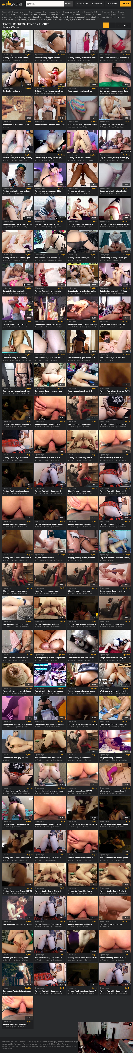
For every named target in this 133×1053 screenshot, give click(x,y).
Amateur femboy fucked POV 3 (80, 524)
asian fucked (9, 17)
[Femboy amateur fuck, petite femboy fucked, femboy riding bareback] (115, 41)
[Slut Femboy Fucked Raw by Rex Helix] (82, 641)
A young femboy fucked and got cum (50, 658)
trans (98, 12)
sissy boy (17, 14)
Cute (16, 660)
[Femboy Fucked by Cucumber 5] (17, 441)
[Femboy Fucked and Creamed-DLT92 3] (82, 708)
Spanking (87, 360)
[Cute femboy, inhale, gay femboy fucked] (50, 308)
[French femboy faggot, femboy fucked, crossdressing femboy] (50, 41)
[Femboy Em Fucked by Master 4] (82, 874)
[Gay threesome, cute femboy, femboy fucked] (17, 208)
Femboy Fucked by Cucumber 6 (48, 924)
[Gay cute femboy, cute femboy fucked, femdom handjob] (17, 341)
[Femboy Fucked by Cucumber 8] (50, 841)
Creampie (124, 693)
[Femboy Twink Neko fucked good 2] (50, 508)
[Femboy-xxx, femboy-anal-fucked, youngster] (17, 175)
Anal (6, 60)
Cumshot (61, 60)
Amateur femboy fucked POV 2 (15, 524)
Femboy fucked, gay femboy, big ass (114, 224)
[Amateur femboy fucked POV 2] (17, 508)
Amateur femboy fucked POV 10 (48, 824)
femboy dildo (111, 14)
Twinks (7, 127)
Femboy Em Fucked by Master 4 (80, 891)
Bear (22, 460)
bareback (92, 17)
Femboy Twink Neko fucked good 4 (82, 624)
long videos (112, 4)
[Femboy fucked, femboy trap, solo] (82, 241)
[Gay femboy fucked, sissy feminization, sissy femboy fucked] (17, 75)
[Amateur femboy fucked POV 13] (17, 1008)
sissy (16, 12)
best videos (82, 4)
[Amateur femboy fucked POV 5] (50, 408)
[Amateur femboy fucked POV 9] (82, 774)
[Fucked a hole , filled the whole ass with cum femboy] (17, 675)
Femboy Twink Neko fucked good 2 (49, 524)
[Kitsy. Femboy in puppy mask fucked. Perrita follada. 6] (82, 574)
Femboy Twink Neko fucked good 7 (82, 991)
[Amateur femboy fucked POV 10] (50, 808)
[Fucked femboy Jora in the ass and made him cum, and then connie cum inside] (50, 675)
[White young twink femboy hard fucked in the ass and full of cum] (115, 675)
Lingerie (121, 93)
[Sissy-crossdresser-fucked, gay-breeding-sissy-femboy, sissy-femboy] (82, 75)
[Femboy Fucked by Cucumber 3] (115, 475)
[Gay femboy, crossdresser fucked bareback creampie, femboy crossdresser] (17, 108)
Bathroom (111, 294)
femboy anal (67, 14)
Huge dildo (8, 960)
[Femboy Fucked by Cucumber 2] (50, 475)
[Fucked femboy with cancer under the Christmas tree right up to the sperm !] (82, 675)
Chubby (24, 227)
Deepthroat (41, 327)
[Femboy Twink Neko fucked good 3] (17, 408)
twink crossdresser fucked (28, 17)
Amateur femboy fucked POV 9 (80, 791)
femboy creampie (55, 20)
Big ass (84, 160)
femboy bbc (104, 17)
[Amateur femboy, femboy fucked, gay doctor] (50, 108)
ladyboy (7, 14)
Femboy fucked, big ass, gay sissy (49, 791)
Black (81, 193)
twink (80, 12)
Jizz (113, 360)
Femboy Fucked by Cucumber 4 (113, 424)
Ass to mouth (86, 60)
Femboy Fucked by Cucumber (112, 524)
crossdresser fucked (53, 12)
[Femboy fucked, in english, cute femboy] (17, 308)
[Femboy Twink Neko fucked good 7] (82, 974)
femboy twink (58, 17)
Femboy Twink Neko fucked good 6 (114, 824)
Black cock (89, 193)
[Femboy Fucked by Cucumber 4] (115, 408)
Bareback (14, 60)
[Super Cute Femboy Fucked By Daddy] (17, 641)
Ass (77, 60)
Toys (29, 360)
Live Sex (125, 4)
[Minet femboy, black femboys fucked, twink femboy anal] (82, 108)
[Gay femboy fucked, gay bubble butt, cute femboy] (82, 308)
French (26, 393)
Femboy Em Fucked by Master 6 (48, 758)
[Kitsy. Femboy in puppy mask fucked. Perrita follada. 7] (115, 608)
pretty (122, 14)
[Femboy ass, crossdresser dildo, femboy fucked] (50, 175)
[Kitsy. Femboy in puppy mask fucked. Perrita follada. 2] (82, 408)
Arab (119, 227)
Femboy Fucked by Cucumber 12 (113, 991)
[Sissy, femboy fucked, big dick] (82, 375)
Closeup (23, 693)
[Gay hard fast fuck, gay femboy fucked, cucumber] (17, 741)
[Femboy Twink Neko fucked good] (17, 475)
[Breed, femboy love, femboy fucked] (82, 274)
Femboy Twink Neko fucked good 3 (17, 424)
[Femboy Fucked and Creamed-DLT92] (115, 375)
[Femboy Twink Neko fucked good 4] (82, 608)
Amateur (105, 60)
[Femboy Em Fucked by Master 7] (50, 874)
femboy (24, 12)
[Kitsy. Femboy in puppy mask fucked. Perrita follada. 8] (82, 741)
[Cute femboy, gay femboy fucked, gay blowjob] (115, 274)
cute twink (87, 14)
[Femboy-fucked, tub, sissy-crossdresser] (115, 908)
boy (67, 20)
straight (34, 14)
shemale (89, 12)
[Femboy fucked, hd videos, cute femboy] (50, 274)
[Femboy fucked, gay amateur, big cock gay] (17, 808)
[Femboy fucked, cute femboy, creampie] (82, 141)
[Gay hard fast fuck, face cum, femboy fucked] (115, 541)
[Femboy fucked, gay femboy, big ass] (115, 208)
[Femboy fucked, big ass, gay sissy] (50, 774)
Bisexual (111, 793)
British (16, 227)
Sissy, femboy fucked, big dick (80, 391)
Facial (78, 360)
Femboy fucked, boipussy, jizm (112, 358)
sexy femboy (21, 20)
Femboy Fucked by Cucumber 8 (48, 858)
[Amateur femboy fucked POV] (115, 441)
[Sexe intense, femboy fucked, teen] (17, 375)
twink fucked (90, 20)
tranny (122, 12)
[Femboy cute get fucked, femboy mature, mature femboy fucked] (17, 41)
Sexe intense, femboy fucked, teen (16, 391)
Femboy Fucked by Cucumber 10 (48, 958)
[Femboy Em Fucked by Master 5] (50, 608)
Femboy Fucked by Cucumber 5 (15, 458)
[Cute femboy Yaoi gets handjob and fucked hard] (17, 974)
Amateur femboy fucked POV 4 (47, 458)
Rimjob (114, 760)
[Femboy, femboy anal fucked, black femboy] (82, 41)
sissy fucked (70, 12)
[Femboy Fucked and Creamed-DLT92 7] (82, 941)
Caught (121, 160)
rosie (43, 20)
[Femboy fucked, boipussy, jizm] (115, 341)
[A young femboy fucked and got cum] (50, 641)
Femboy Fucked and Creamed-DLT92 (114, 391)
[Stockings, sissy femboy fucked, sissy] (115, 774)
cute (26, 14)
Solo (22, 360)
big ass (107, 12)
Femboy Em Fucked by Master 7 (48, 891)
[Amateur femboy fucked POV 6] (82, 908)
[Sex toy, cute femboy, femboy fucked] (115, 75)
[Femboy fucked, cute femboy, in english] (82, 208)
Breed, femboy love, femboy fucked (82, 291)
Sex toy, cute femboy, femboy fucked (114, 91)
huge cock (81, 17)
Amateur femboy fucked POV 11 (80, 858)
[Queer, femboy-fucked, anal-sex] (115, 574)
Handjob (15, 360)
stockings (46, 17)
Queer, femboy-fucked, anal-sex (112, 591)
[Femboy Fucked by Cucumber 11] (50, 974)
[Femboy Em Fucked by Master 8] (115, 874)
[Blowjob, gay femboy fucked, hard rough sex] (115, 708)
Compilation (41, 60)
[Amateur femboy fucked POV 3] (82, 508)
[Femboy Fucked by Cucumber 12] (115, 974)
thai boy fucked (118, 17)
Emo (52, 160)
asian (77, 14)
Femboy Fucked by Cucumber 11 (48, 991)
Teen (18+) (112, 593)
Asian (71, 294)
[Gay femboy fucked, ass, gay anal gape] (50, 375)
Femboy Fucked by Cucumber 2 (48, 491)
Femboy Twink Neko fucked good (16, 491)
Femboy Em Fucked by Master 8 (113, 891)
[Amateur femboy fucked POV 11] (82, 841)
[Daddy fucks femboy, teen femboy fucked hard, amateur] (115, 175)
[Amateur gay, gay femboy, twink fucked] (17, 941)
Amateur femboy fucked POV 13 (15, 1024)
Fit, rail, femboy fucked (44, 558)
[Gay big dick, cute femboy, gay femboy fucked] (115, 308)
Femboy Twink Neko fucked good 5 (114, 858)
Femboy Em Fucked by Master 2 (80, 458)
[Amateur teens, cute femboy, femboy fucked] (17, 141)
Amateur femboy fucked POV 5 (47, 424)
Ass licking (80, 660)
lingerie (70, 17)
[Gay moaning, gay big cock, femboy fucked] (17, 708)
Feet (57, 727)
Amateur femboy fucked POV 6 (80, 924)
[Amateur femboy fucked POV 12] (115, 941)
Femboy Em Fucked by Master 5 (48, 624)
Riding (18, 960)
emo (115, 12)
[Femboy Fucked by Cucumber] (115, 508)
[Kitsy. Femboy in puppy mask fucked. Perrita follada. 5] (50, 574)
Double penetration (55, 327)
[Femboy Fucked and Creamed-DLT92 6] (17, 841)
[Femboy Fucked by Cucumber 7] (17, 774)
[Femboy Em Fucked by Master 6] (50, 741)
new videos (97, 4)
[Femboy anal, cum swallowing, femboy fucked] (50, 241)
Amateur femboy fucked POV (111, 458)
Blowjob (124, 60)
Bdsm (61, 260)
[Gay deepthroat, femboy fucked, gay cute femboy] (115, 141)
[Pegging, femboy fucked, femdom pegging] (82, 541)
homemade (53, 14)
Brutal (92, 160)
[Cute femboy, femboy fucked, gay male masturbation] (50, 141)
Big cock (24, 60)
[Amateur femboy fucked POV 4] (50, 441)
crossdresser (36, 12)
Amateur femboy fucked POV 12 (113, 958)
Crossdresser (122, 427)
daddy (43, 14)
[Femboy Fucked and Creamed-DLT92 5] (82, 808)
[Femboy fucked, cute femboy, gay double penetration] (17, 241)
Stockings (124, 760)
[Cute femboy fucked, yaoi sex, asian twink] (17, 908)
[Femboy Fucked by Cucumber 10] (50, 941)
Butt (83, 327)
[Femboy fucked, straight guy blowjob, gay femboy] (82, 175)
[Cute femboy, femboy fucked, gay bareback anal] (115, 241)
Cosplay (52, 60)
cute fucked (8, 20)
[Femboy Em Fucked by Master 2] (82, 441)
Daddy (23, 660)
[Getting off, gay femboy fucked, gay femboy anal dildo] (50, 75)
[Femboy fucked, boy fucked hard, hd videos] (50, 341)
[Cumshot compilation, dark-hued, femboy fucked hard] (17, 608)
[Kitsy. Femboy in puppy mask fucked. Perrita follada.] (82, 475)
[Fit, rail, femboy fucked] (50, 541)
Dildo (58, 93)
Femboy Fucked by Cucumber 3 (113, 491)
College (50, 560)
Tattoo (7, 760)
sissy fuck (99, 14)
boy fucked (76, 20)
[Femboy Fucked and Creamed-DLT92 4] (17, 874)
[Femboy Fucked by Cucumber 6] (50, 908)
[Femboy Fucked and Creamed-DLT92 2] (17, 541)
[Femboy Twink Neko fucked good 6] (115, 808)
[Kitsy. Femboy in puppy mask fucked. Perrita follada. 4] (17, 574)
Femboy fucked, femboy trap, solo (81, 258)
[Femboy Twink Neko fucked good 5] (115, 841)
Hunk (113, 93)
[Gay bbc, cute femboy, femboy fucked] (50, 208)
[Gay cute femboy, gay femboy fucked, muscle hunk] (17, 274)
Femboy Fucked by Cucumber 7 (15, 791)
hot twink (34, 20)
